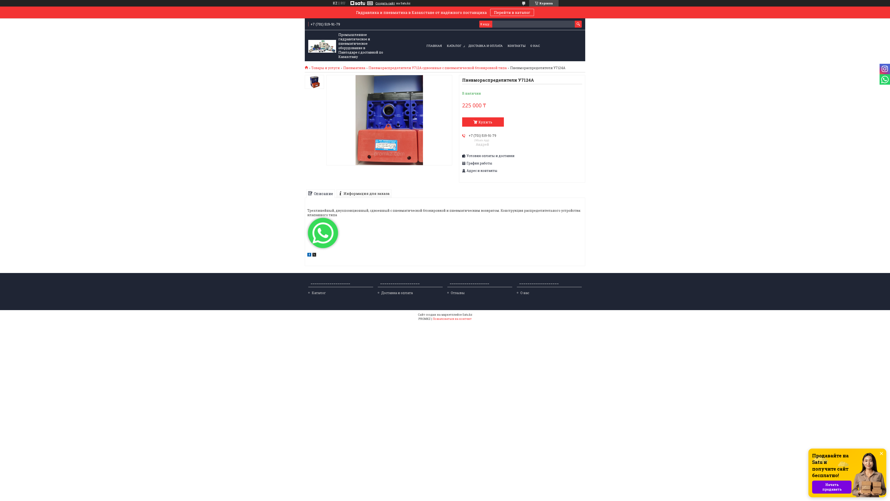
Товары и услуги (325, 68)
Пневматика (354, 68)
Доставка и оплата (485, 46)
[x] (314, 255)
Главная (434, 46)
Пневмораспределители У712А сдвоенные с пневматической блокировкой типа (438, 68)
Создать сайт (385, 3)
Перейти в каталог (512, 12)
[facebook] (309, 255)
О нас (535, 46)
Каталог (454, 46)
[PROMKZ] (322, 46)
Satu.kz (467, 314)
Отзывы (458, 293)
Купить (485, 122)
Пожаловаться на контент (452, 319)
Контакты (516, 46)
